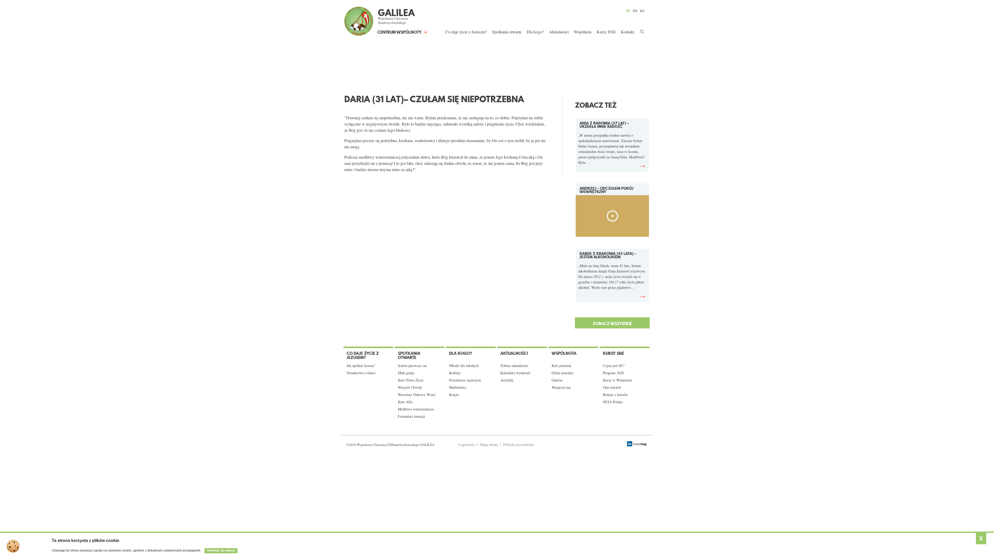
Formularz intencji (411, 416)
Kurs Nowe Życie (410, 380)
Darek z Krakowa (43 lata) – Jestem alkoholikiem (608, 255)
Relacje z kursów (615, 395)
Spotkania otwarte (507, 31)
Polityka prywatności (518, 444)
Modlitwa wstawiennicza (416, 409)
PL (628, 11)
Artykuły (507, 380)
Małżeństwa (457, 387)
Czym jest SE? (613, 366)
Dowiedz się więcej (221, 550)
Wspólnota (582, 31)
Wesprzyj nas (561, 387)
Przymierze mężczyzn (465, 380)
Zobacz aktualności (514, 366)
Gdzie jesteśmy (563, 373)
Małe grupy (406, 373)
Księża (454, 395)
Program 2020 (613, 373)
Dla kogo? (535, 31)
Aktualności (559, 31)
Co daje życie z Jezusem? (466, 31)
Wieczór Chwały (410, 387)
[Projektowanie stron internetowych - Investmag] (637, 443)
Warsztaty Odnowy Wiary (417, 395)
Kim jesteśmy (562, 366)
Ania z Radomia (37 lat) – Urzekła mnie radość (604, 125)
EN (635, 11)
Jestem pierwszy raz (412, 366)
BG (642, 11)
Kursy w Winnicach (617, 380)
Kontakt (627, 31)
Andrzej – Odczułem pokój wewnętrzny (606, 190)
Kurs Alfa (405, 402)
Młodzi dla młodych (464, 366)
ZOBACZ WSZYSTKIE (612, 323)
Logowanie (466, 444)
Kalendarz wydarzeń (515, 373)
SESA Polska (613, 402)
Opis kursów (612, 387)
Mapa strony (489, 444)
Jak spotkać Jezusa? (361, 366)
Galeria (557, 380)
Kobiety (455, 373)
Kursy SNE (606, 31)
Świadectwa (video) (361, 373)
